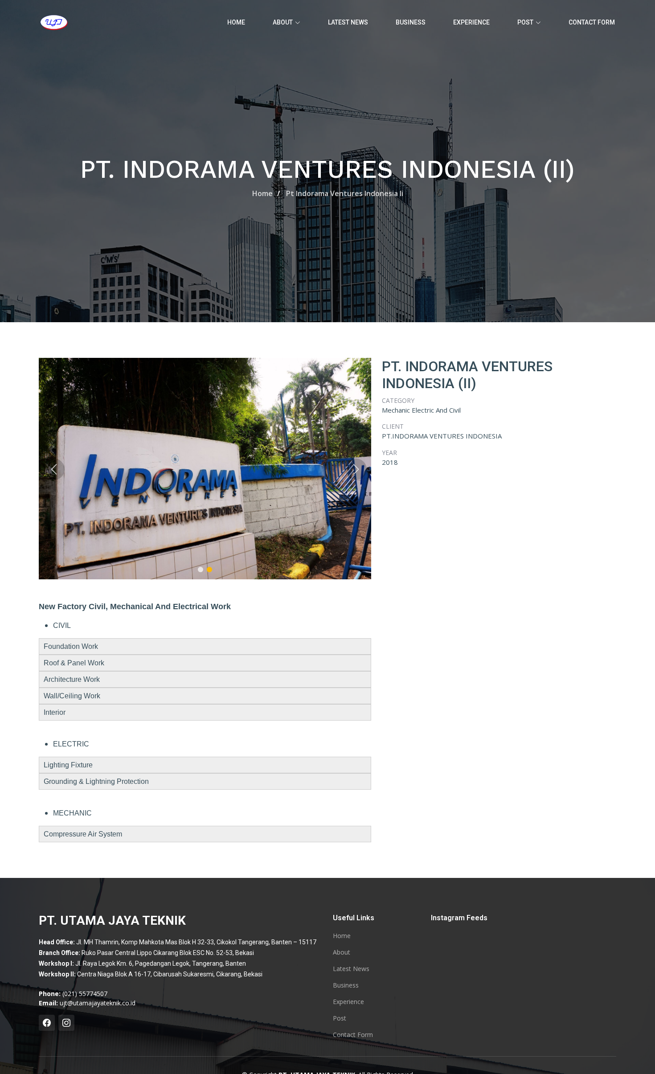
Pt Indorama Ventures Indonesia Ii (344, 193)
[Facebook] (47, 1023)
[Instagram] (66, 1023)
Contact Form (592, 22)
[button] (200, 569)
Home (236, 22)
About (341, 952)
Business (411, 22)
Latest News (348, 22)
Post (339, 1018)
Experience (471, 22)
